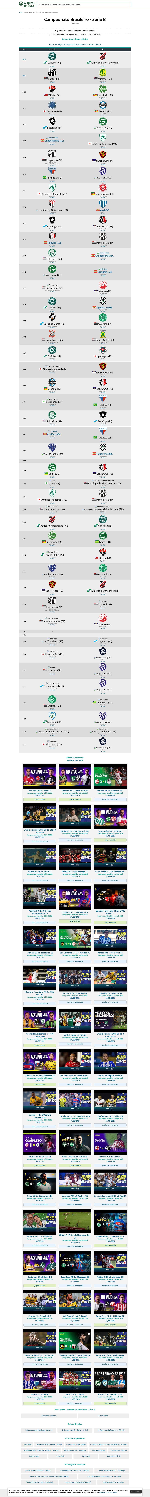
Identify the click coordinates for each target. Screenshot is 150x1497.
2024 (24, 76)
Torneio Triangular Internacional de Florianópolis (108, 1445)
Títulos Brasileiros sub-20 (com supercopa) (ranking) (49, 1476)
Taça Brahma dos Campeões (75, 1450)
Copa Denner (34, 1456)
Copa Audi (60, 1456)
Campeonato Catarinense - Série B (49, 1445)
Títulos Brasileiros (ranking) (113, 1482)
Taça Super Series (98, 1450)
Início (20, 12)
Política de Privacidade (108, 1493)
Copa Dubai (27, 1445)
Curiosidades (103, 1416)
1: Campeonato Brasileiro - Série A (38, 1430)
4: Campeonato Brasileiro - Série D (111, 1430)
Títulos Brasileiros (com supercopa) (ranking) (103, 1476)
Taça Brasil (86, 1456)
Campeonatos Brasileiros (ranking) (78, 1482)
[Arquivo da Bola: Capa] (26, 4)
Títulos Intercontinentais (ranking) (38, 1471)
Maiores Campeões (49, 1416)
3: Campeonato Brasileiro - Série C (75, 1430)
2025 (24, 60)
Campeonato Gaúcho (119, 1450)
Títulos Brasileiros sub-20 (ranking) (39, 1482)
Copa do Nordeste (114, 1456)
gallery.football (75, 760)
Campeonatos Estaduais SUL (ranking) (74, 1471)
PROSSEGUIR (136, 1492)
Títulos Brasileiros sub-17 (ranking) (111, 1471)
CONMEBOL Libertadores (76, 1445)
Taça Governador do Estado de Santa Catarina (40, 1450)
